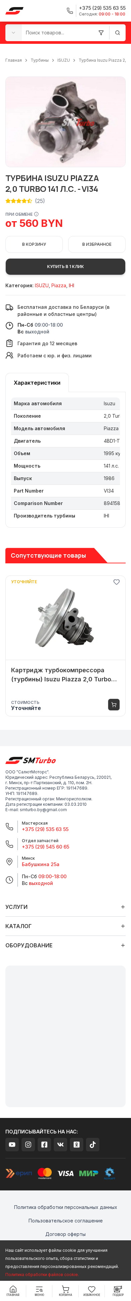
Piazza (58, 285)
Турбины (40, 60)
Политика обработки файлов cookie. (42, 1274)
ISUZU (63, 60)
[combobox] (13, 32)
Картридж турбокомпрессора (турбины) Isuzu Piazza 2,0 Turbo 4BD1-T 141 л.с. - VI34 (61, 675)
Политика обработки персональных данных (65, 1207)
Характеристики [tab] (37, 382)
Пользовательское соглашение (66, 1220)
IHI (71, 285)
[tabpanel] (65, 460)
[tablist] (37, 382)
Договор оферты (65, 1234)
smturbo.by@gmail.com (43, 809)
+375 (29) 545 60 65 (45, 847)
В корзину (34, 244)
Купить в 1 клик (65, 266)
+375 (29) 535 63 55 (45, 829)
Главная (13, 60)
